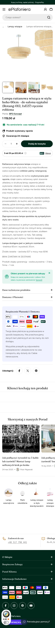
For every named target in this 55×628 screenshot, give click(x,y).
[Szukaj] (48, 17)
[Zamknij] (49, 273)
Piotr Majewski (26, 469)
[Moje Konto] (45, 9)
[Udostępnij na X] (27, 370)
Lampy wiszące (15, 26)
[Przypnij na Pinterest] (36, 370)
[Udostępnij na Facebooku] (19, 370)
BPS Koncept (15, 113)
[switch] (6, 622)
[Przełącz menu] (4, 9)
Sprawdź (39, 280)
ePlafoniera (15, 616)
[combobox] (27, 17)
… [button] (3, 26)
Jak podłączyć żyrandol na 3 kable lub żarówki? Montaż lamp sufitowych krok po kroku (20, 461)
